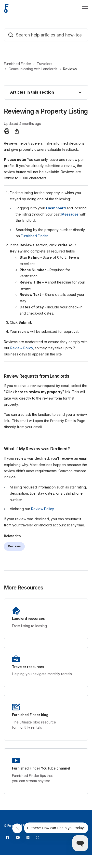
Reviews (70, 69)
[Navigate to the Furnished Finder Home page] (6, 8)
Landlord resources (28, 618)
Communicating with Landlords (33, 69)
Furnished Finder (17, 64)
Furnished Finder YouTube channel (41, 768)
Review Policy (21, 348)
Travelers (44, 64)
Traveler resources (28, 667)
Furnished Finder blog (30, 715)
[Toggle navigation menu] (85, 8)
